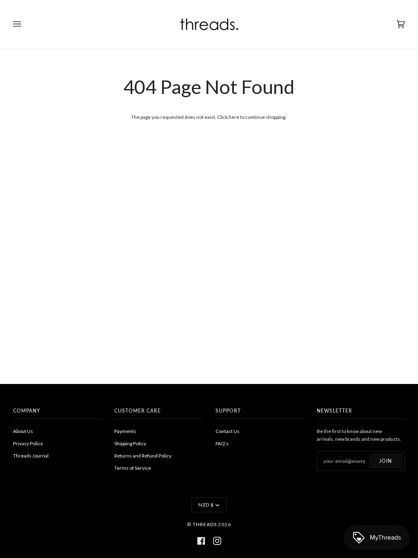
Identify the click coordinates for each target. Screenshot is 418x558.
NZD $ (206, 505)
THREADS (205, 524)
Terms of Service (132, 468)
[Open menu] (25, 24)
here (234, 117)
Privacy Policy (28, 443)
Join (385, 461)
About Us (23, 431)
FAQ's (222, 443)
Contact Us (228, 431)
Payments (125, 431)
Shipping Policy (130, 443)
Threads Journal (31, 456)
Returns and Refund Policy (142, 456)
